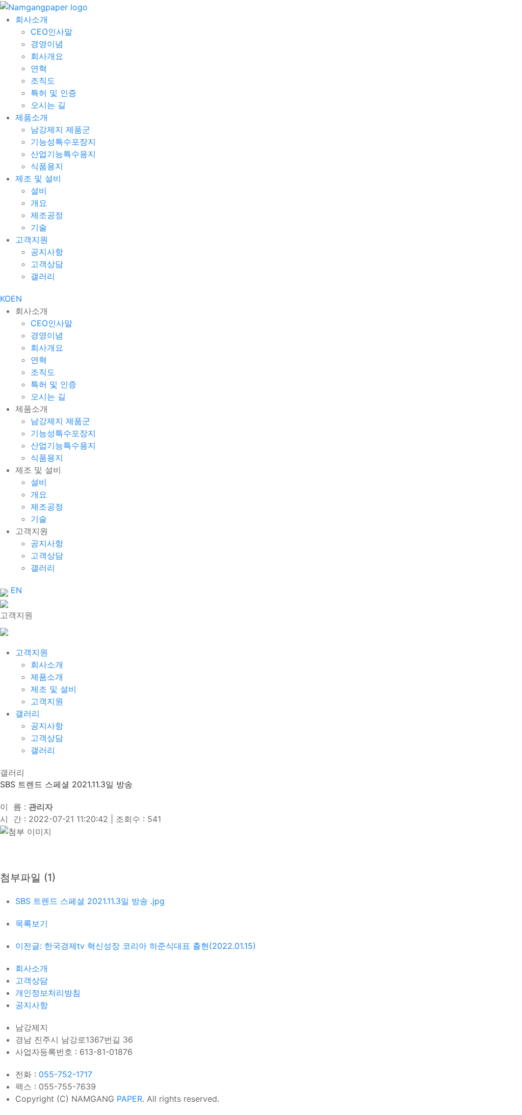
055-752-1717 (65, 1074)
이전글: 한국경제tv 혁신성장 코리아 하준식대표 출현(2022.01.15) (135, 946)
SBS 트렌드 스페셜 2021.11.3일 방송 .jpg (90, 901)
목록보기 (31, 923)
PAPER (129, 1099)
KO (5, 299)
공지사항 (31, 1005)
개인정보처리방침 (48, 993)
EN (16, 299)
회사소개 (31, 968)
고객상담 (31, 980)
